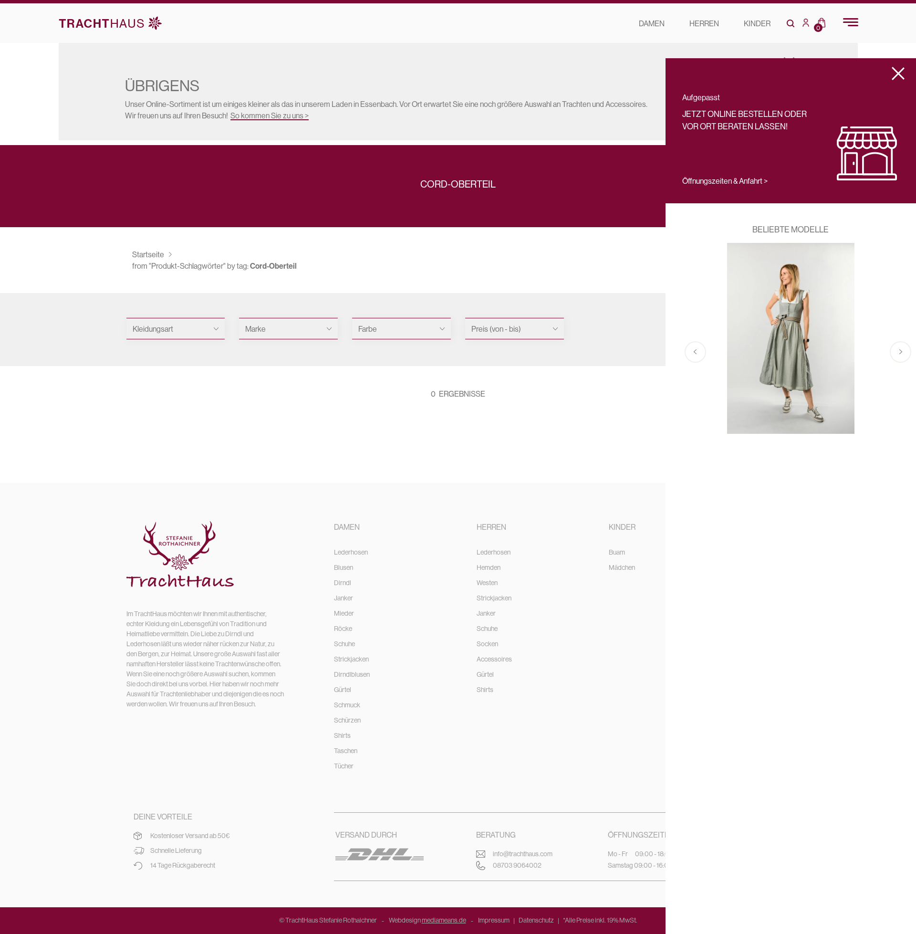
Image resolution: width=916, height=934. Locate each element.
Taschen (345, 750)
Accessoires (494, 659)
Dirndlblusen (352, 674)
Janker (343, 598)
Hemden (488, 567)
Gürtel (342, 689)
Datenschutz (536, 920)
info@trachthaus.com (522, 854)
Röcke (343, 628)
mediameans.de (444, 920)
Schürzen (347, 720)
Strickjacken (351, 659)
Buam (617, 552)
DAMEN (652, 23)
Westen (487, 582)
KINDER (757, 23)
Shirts (342, 735)
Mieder (344, 613)
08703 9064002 (517, 865)
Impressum (494, 920)
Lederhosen (351, 552)
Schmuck (347, 705)
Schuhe (344, 644)
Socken (487, 644)
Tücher (344, 766)
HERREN (704, 23)
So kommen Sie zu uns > (269, 115)
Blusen (343, 567)
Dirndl (342, 582)
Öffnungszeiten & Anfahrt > (725, 181)
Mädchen (622, 567)
